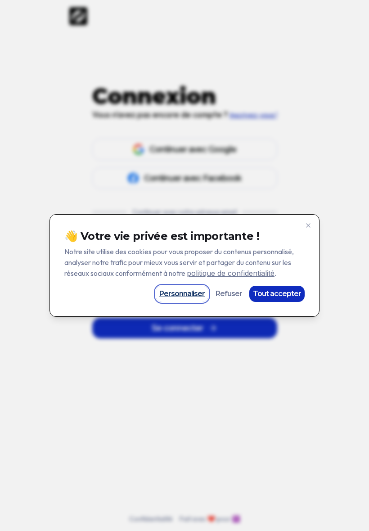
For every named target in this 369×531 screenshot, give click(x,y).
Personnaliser (182, 293)
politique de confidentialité (230, 273)
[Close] (308, 225)
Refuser (229, 293)
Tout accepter (277, 293)
